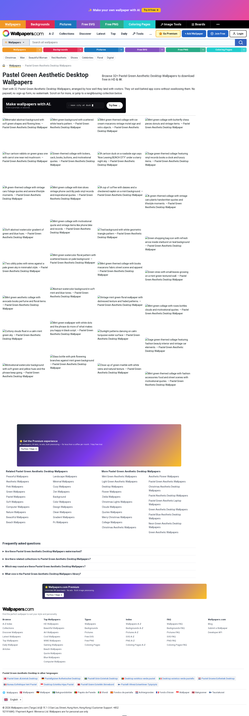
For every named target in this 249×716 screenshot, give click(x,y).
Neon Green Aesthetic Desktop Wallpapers (165, 525)
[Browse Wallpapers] (39, 50)
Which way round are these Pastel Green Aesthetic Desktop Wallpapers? (45, 566)
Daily (124, 33)
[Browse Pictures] (121, 50)
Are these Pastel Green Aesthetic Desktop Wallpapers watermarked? (43, 551)
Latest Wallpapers (12, 636)
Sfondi (104, 692)
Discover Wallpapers (13, 632)
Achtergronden (146, 692)
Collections (66, 33)
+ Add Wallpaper (194, 33)
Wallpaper (45, 692)
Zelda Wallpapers (111, 496)
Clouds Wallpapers (112, 507)
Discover (85, 33)
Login (240, 33)
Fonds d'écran (167, 692)
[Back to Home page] (23, 34)
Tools (139, 33)
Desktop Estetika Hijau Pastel (59, 684)
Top (113, 33)
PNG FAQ (171, 640)
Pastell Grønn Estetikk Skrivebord (97, 684)
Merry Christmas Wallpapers (117, 517)
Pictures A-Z (132, 632)
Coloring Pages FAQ (177, 645)
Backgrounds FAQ (176, 628)
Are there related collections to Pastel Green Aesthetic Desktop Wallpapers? (48, 559)
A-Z (51, 33)
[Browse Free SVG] (162, 50)
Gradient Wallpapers (64, 517)
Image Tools (172, 24)
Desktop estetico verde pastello (178, 678)
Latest (101, 33)
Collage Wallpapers (112, 522)
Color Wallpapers (62, 502)
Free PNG (111, 24)
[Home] (4, 65)
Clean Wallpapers (62, 512)
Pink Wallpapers (14, 486)
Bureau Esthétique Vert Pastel (22, 684)
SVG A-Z (130, 636)
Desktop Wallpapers (112, 486)
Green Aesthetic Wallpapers (163, 532)
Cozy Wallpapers (62, 486)
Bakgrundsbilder (64, 692)
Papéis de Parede (87, 692)
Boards (200, 24)
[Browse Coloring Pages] (244, 50)
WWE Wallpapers (52, 640)
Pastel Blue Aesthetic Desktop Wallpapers (165, 516)
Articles (6, 649)
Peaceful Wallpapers (17, 476)
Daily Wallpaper (10, 645)
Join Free (220, 33)
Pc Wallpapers (60, 522)
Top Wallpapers (10, 640)
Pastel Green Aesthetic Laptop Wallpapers (165, 502)
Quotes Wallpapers (112, 512)
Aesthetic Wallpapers (17, 481)
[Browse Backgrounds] (80, 50)
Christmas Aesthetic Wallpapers (119, 527)
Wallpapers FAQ (175, 624)
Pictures (65, 24)
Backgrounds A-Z (134, 628)
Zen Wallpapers (61, 491)
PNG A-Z (130, 640)
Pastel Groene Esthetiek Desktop (218, 678)
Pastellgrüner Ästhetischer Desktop (62, 678)
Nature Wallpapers (16, 512)
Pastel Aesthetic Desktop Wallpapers (168, 495)
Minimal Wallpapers (63, 481)
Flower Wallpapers (111, 491)
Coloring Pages (139, 24)
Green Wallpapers (15, 491)
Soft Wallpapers (14, 502)
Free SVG (88, 24)
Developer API (215, 632)
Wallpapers (12, 24)
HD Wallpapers (51, 624)
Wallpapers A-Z (133, 624)
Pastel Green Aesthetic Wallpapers (167, 481)
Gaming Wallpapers (53, 645)
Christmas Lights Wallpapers (117, 502)
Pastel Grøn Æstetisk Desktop (22, 678)
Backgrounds (40, 24)
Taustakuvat (218, 692)
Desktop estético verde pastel (140, 678)
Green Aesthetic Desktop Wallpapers (168, 509)
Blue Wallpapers (52, 657)
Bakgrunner (200, 692)
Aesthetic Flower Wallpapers (164, 476)
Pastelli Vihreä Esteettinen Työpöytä (139, 684)
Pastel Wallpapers (15, 496)
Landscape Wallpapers (65, 476)
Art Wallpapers (51, 632)
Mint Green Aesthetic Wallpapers (119, 476)
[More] (218, 24)
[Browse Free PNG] (203, 50)
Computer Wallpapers (17, 507)
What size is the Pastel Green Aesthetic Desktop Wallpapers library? (43, 574)
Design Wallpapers (63, 507)
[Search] (241, 42)
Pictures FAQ (173, 632)
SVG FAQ (171, 636)
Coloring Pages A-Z (136, 645)
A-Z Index (7, 624)
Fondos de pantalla (123, 692)
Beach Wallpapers (15, 522)
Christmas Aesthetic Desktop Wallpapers (164, 488)
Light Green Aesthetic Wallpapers (119, 481)
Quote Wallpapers (52, 653)
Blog (210, 624)
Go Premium (170, 33)
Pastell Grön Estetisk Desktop (103, 678)
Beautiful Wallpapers (17, 517)
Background (59, 496)
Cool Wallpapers (52, 636)
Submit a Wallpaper (217, 628)
